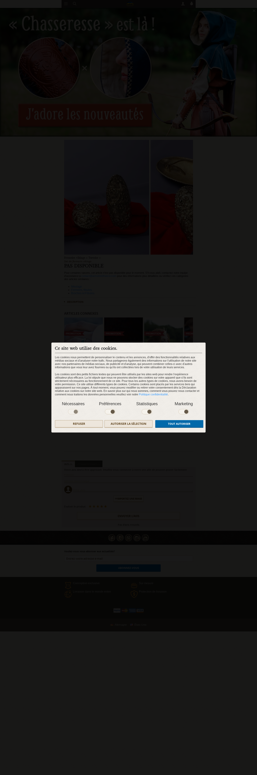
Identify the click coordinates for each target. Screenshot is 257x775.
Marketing (184, 403)
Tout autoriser (179, 424)
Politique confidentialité (153, 394)
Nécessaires (73, 403)
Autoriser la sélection (128, 424)
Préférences (110, 403)
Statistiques (147, 403)
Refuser (79, 424)
